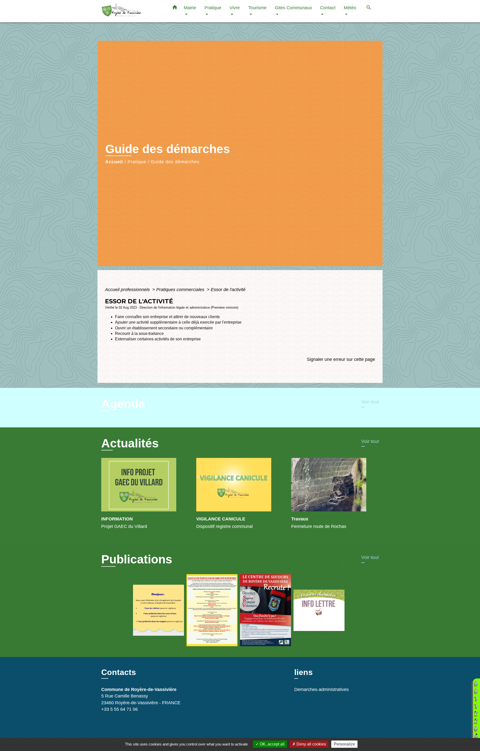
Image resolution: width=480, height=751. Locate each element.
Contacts (118, 672)
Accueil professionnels (128, 289)
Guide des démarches (175, 161)
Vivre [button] (235, 7)
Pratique (137, 161)
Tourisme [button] (257, 7)
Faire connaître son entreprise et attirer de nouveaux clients (167, 317)
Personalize (344, 744)
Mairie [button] (190, 7)
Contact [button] (328, 7)
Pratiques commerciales (181, 289)
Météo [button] (350, 7)
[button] (175, 8)
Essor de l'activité (228, 289)
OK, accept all (271, 744)
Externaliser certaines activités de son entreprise (158, 339)
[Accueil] (132, 11)
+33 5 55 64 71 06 (119, 709)
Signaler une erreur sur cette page (341, 359)
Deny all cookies (311, 744)
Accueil (114, 161)
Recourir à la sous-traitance (139, 333)
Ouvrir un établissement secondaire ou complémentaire (164, 328)
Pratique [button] (212, 7)
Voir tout (370, 401)
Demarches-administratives (321, 689)
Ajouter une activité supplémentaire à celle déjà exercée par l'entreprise (178, 322)
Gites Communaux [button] (293, 7)
